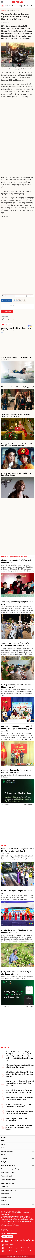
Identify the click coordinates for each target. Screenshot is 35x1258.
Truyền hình (4, 1186)
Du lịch (31, 6)
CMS (15, 1256)
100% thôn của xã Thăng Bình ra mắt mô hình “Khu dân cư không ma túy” (19, 1098)
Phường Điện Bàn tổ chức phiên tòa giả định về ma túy (16, 561)
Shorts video (5, 1204)
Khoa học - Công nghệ (8, 1165)
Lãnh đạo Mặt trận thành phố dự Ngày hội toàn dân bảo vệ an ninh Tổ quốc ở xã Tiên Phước (20, 1083)
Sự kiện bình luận (6, 1197)
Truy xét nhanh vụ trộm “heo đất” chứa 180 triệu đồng (19, 1119)
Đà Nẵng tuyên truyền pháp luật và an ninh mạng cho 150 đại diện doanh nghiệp (19, 1127)
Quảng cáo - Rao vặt (7, 1183)
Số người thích (14, 319)
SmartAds (6, 804)
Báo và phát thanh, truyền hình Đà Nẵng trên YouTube (19, 1251)
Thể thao (4, 1158)
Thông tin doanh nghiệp (8, 1179)
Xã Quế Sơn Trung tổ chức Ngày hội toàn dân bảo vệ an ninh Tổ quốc (20, 1066)
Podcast (3, 1201)
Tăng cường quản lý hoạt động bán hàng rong (17, 603)
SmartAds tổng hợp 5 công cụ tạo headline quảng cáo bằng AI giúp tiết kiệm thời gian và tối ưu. (17, 977)
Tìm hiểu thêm (28, 804)
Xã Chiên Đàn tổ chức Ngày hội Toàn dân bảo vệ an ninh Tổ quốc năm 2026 (20, 1112)
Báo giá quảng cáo (7, 1236)
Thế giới (3, 1162)
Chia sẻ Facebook (7, 300)
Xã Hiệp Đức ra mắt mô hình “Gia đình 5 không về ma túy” (16, 686)
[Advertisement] (17, 237)
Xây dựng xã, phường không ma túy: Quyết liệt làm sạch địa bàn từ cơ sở (15, 644)
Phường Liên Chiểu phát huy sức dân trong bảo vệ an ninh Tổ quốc (18, 1105)
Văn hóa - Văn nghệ (7, 1151)
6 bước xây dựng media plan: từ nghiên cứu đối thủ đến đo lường (16, 771)
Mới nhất (7, 6)
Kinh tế (26, 6)
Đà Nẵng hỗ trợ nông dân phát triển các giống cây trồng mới (16, 931)
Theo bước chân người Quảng (10, 1169)
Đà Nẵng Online (9, 1244)
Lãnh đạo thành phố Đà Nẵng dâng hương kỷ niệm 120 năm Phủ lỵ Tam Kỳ (17, 850)
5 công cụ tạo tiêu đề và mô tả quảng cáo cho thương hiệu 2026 (16, 973)
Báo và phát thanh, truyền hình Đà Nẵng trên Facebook (19, 1247)
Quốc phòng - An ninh (13, 10)
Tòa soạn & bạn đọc (7, 1176)
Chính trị (14, 6)
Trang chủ (3, 10)
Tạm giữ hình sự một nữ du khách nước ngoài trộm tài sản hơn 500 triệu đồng (19, 1091)
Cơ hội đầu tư (5, 1193)
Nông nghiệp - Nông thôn (8, 1190)
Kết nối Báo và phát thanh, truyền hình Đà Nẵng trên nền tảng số (17, 1241)
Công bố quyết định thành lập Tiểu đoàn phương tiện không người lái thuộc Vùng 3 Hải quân (19, 1074)
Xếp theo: (3, 319)
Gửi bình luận (7, 311)
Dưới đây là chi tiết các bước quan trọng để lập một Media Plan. (16, 776)
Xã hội (20, 6)
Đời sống (4, 1155)
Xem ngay (29, 1006)
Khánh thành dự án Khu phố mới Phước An (16, 891)
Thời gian (8, 319)
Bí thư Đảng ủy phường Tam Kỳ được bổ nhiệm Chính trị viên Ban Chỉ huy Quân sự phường (16, 728)
